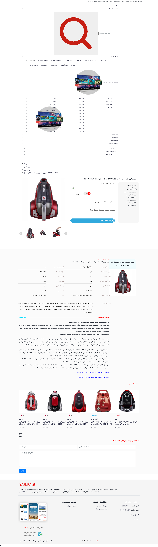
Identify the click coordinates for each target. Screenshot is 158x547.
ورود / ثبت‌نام (114, 9)
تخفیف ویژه (114, 140)
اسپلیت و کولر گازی (90, 60)
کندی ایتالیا (109, 183)
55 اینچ (81, 107)
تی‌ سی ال (53, 104)
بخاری (73, 65)
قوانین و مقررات (71, 506)
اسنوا (54, 125)
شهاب (54, 122)
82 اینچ (81, 119)
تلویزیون (32, 60)
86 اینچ (81, 122)
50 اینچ (81, 104)
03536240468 (125, 510)
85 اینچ (81, 128)
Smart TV (109, 104)
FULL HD (109, 101)
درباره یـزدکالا (113, 143)
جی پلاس (53, 113)
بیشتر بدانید (23, 317)
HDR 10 (110, 107)
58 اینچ (81, 116)
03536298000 (125, 506)
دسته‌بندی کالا (114, 56)
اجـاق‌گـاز (78, 60)
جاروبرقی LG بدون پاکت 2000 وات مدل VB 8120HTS (93, 372)
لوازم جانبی (54, 65)
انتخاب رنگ (75, 195)
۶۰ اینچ (82, 131)
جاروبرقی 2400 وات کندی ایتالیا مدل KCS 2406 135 (93, 377)
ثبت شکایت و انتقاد (101, 509)
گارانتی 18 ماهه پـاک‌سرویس (104, 201)
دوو (55, 98)
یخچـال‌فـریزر (68, 60)
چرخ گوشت (64, 65)
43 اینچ (81, 101)
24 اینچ (81, 125)
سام (54, 101)
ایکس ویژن (52, 119)
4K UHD (109, 98)
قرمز (86, 194)
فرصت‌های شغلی (111, 151)
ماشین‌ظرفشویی (56, 60)
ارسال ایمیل (135, 515)
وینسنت (53, 107)
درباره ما (113, 148)
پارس (54, 116)
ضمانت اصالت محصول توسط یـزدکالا (102, 210)
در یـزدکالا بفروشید (110, 154)
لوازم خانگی (115, 134)
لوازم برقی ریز (34, 65)
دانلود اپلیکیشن (33, 528)
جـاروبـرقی (103, 60)
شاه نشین (115, 137)
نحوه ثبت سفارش (102, 506)
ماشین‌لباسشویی (43, 60)
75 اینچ (81, 113)
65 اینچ (81, 110)
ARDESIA (53, 131)
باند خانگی (44, 65)
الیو (55, 128)
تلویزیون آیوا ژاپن (51, 110)
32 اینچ (81, 98)
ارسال (22, 470)
